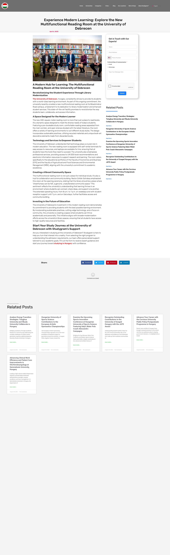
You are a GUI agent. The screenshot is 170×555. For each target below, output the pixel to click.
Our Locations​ (122, 6)
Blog (114, 6)
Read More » (109, 125)
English (156, 6)
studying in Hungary (63, 243)
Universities (89, 6)
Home (81, 6)
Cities (107, 6)
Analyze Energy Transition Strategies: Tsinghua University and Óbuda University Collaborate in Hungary (122, 119)
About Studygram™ (143, 6)
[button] (87, 263)
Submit (122, 93)
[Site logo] (5, 5)
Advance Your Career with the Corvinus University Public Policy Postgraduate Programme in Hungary (121, 172)
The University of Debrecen (45, 99)
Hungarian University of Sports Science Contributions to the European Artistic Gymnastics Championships (121, 131)
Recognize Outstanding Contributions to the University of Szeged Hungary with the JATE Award (122, 159)
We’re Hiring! (132, 6)
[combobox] (109, 57)
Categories (98, 6)
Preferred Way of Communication (116, 62)
